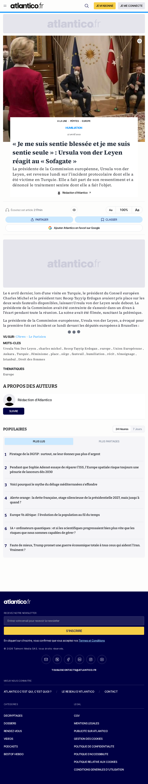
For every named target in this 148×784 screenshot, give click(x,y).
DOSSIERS (10, 723)
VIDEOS (8, 738)
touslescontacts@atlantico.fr (74, 670)
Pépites (74, 121)
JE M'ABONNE (104, 5)
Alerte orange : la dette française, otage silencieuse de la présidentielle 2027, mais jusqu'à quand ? (74, 500)
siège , (66, 354)
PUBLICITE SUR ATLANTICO (91, 731)
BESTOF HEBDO (14, 754)
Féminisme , (41, 354)
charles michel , (51, 348)
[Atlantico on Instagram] (90, 659)
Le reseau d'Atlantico (78, 691)
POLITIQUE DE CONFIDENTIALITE (94, 746)
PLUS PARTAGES (109, 441)
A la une (62, 121)
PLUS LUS (39, 441)
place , (56, 354)
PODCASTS (11, 746)
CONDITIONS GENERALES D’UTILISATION (99, 769)
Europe (86, 121)
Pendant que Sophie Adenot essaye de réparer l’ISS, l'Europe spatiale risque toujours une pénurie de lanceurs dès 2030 (74, 469)
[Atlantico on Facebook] (68, 659)
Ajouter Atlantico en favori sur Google (77, 227)
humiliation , (96, 354)
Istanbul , (10, 359)
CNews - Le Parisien (31, 337)
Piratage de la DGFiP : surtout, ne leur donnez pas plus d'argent (54, 454)
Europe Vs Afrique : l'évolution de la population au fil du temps (55, 515)
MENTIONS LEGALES (86, 723)
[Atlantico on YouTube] (102, 659)
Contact (111, 691)
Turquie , (24, 354)
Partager (41, 219)
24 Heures (122, 429)
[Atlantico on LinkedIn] (79, 659)
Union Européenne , (128, 348)
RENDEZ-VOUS (13, 731)
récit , (112, 354)
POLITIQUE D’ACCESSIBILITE (91, 754)
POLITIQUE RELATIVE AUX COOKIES (95, 761)
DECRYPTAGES (13, 715)
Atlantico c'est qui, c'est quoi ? (28, 691)
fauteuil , (79, 354)
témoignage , (127, 354)
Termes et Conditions (92, 640)
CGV (77, 715)
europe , (106, 348)
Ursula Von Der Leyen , (21, 348)
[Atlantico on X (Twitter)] (57, 659)
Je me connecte (131, 5)
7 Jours (137, 429)
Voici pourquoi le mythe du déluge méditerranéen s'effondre (54, 484)
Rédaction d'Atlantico (75, 192)
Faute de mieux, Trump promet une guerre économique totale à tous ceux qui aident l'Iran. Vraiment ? (75, 547)
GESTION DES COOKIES (88, 738)
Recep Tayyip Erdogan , (82, 348)
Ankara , (10, 354)
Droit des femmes (31, 359)
